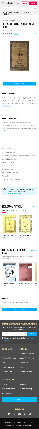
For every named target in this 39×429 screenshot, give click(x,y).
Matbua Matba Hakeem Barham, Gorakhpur (22, 155)
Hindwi (4, 384)
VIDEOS (26, 12)
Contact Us (24, 362)
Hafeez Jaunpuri (12, 149)
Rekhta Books (7, 393)
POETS (4, 12)
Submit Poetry (7, 372)
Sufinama (23, 384)
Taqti (3, 362)
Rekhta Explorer (26, 372)
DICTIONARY (18, 12)
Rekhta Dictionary (8, 389)
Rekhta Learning (26, 389)
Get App (33, 3)
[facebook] (9, 414)
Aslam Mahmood (15, 179)
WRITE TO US (22, 399)
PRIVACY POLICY (10, 422)
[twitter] (14, 414)
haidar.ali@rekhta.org (15, 193)
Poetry (12, 169)
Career (22, 367)
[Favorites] (31, 33)
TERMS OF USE (20, 422)
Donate (25, 3)
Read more (7, 106)
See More (33, 207)
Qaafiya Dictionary (9, 358)
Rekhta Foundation (27, 353)
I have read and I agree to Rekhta (19, 339)
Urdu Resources (8, 367)
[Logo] (9, 3)
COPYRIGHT (31, 422)
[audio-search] (35, 8)
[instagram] (24, 414)
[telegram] (29, 414)
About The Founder (27, 358)
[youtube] (19, 414)
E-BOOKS (5, 14)
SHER (10, 12)
